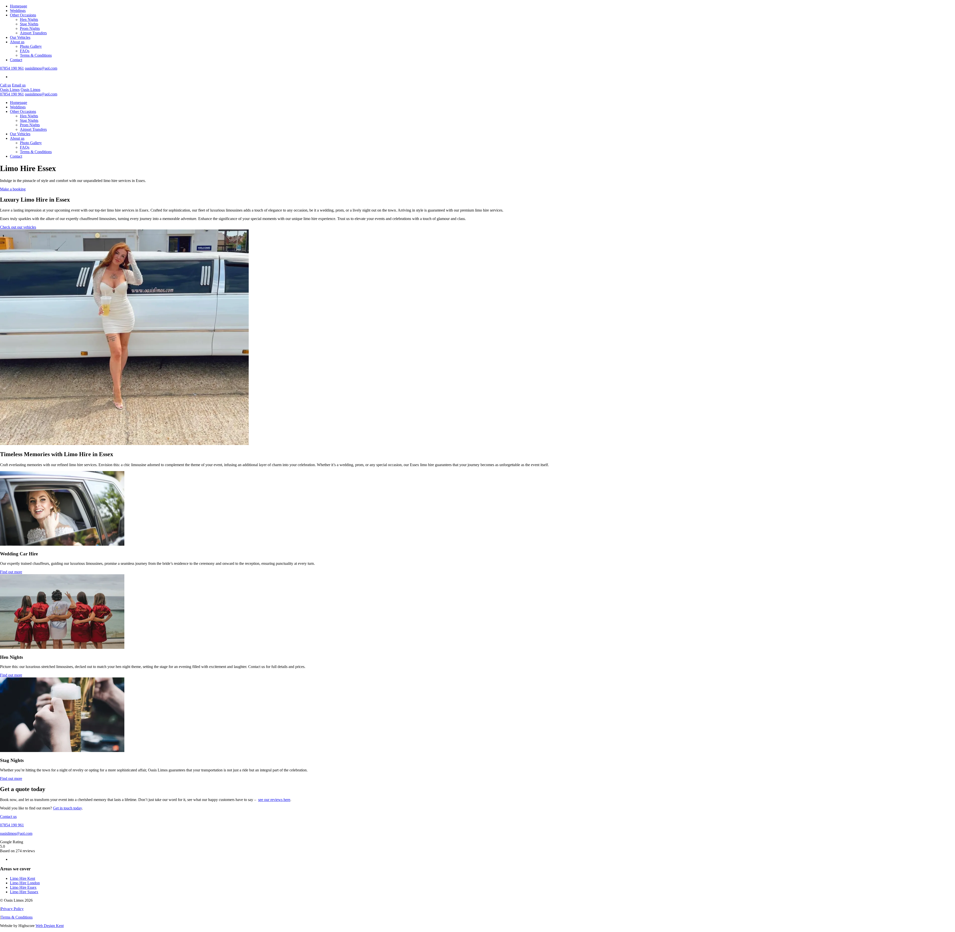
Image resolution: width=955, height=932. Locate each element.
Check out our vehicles (18, 227)
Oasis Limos (10, 90)
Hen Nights (29, 19)
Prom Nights (30, 28)
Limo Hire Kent (22, 878)
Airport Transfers (33, 33)
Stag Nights (29, 24)
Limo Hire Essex (23, 887)
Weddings (18, 10)
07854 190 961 (12, 68)
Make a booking (13, 189)
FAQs (24, 51)
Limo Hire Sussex (24, 892)
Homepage (18, 6)
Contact (16, 60)
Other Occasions (23, 15)
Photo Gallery (31, 46)
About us (17, 42)
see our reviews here (274, 800)
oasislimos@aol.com (41, 68)
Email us (19, 85)
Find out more (11, 572)
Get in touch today (67, 808)
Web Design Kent (50, 926)
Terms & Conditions (36, 55)
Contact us (8, 816)
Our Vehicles (20, 37)
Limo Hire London (25, 883)
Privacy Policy (12, 909)
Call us (5, 85)
